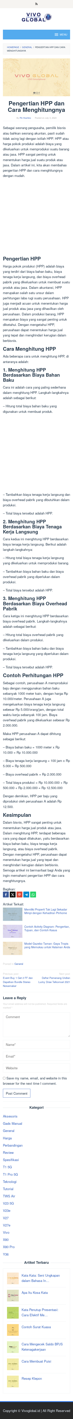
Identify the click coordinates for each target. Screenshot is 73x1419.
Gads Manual (12, 1123)
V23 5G (8, 1203)
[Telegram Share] (26, 894)
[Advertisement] (36, 217)
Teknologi (10, 1181)
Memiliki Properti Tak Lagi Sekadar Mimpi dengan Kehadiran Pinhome (45, 911)
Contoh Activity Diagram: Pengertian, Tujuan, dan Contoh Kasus (47, 928)
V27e (6, 1225)
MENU (63, 34)
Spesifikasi (11, 1159)
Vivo (6, 1232)
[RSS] (36, 4)
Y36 (6, 1254)
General (18, 964)
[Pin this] (19, 894)
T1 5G (7, 1166)
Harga (7, 1137)
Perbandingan (13, 1145)
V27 (6, 1217)
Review (8, 1152)
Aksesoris (10, 1116)
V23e (6, 1210)
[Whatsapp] (33, 894)
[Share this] (6, 894)
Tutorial (8, 1188)
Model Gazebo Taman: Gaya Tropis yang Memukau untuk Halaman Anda (47, 945)
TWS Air (9, 1195)
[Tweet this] (13, 894)
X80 (6, 1239)
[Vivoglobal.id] (36, 16)
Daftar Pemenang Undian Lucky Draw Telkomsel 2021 (54, 978)
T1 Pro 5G (10, 1174)
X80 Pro (9, 1246)
